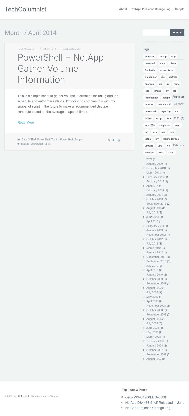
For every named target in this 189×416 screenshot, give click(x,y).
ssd (163, 132)
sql (146, 132)
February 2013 (155, 225)
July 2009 (152, 292)
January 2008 (154, 345)
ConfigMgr (150, 70)
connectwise (167, 70)
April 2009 (152, 301)
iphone (157, 90)
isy (167, 90)
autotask (149, 56)
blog (173, 56)
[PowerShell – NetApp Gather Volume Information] (114, 139)
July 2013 (152, 212)
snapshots (164, 125)
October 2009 (154, 279)
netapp (25, 143)
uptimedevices (171, 138)
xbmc (171, 152)
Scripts (179, 9)
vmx (160, 145)
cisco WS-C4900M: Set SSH (146, 397)
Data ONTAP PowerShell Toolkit (40, 139)
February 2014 (155, 190)
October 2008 (154, 310)
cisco (173, 63)
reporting (166, 111)
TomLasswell (26, 48)
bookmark (150, 63)
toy (157, 138)
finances (149, 84)
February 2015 (155, 181)
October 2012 (154, 239)
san (177, 111)
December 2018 (156, 168)
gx (167, 84)
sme (169, 118)
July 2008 (152, 323)
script (48, 143)
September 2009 (156, 283)
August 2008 (153, 319)
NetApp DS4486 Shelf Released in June (154, 402)
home (177, 84)
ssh (172, 132)
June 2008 (152, 328)
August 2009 (153, 288)
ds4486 (173, 77)
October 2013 (154, 199)
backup (162, 56)
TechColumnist (25, 8)
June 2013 (152, 217)
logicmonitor (151, 97)
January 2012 (154, 252)
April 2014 (152, 186)
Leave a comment (72, 48)
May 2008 (152, 332)
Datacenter (151, 77)
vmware (149, 145)
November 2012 (156, 234)
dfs (163, 77)
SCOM (148, 118)
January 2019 (154, 163)
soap (177, 125)
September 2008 (156, 314)
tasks (148, 138)
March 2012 (153, 248)
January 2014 (154, 194)
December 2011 (156, 257)
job (174, 90)
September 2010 (156, 261)
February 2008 (155, 341)
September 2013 (156, 203)
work (161, 152)
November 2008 (156, 305)
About (123, 9)
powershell (37, 143)
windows (149, 152)
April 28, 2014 (48, 48)
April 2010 (152, 270)
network (149, 104)
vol (168, 145)
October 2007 (154, 350)
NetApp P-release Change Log (151, 9)
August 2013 (153, 208)
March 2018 (153, 172)
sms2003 (150, 125)
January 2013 (154, 230)
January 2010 (154, 274)
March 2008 (153, 336)
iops (147, 90)
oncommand (164, 104)
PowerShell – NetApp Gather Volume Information (61, 68)
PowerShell (66, 139)
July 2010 (152, 265)
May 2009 (152, 296)
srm (155, 132)
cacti (162, 63)
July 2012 (152, 243)
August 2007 (153, 359)
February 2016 (155, 177)
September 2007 (156, 354)
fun (160, 84)
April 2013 (152, 221)
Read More (26, 122)
